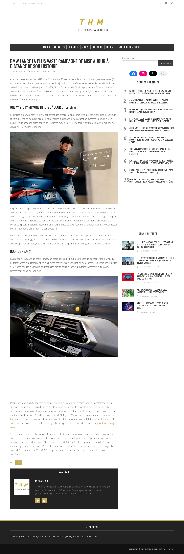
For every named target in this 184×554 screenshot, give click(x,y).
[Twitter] (171, 3)
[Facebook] (160, 3)
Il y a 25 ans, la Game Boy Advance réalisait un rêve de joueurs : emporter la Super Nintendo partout (151, 162)
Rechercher (128, 58)
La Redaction (19, 71)
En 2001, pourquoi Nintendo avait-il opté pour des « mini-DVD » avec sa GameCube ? (151, 110)
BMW (18, 463)
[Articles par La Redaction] (21, 487)
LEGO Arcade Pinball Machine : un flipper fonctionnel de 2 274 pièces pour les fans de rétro (151, 180)
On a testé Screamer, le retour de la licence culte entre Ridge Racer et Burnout (152, 305)
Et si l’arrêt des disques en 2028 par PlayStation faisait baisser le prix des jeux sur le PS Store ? (150, 120)
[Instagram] (166, 3)
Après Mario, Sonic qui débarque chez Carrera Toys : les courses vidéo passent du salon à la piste (151, 129)
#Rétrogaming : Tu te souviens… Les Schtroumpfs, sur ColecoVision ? (152, 291)
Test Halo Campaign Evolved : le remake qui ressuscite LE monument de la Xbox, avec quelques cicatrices (151, 140)
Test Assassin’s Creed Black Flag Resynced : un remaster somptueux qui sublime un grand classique (149, 151)
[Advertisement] (64, 380)
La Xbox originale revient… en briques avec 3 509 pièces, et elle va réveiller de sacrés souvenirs (150, 92)
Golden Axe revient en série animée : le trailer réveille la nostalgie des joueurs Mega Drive (148, 101)
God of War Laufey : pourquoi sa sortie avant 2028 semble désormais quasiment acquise (151, 171)
